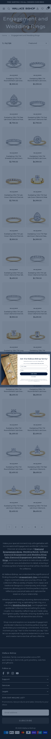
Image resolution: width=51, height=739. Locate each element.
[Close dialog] (49, 355)
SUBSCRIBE (34, 373)
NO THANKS (34, 376)
